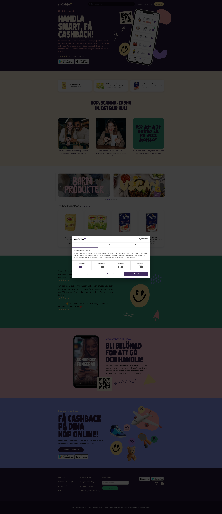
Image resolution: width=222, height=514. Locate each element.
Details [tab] (111, 245)
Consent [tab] (85, 245)
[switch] (101, 267)
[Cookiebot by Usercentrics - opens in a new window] (140, 239)
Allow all (136, 274)
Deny (86, 274)
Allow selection (111, 274)
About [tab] (137, 245)
